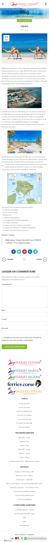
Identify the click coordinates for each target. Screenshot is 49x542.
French (8, 540)
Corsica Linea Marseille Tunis (24, 514)
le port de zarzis (24, 407)
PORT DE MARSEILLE (24, 411)
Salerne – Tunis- (24, 453)
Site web (5, 328)
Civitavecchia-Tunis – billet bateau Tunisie (24, 461)
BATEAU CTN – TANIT (24, 476)
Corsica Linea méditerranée (24, 495)
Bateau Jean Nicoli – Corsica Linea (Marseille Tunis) (24, 483)
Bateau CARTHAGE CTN (24, 472)
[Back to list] (24, 259)
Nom (4, 310)
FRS (24, 518)
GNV (24, 522)
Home (18, 16)
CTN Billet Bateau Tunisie (24, 510)
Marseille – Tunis (24, 437)
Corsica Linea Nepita (24, 499)
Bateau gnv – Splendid (24, 480)
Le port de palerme (24, 419)
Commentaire (7, 284)
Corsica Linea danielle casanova (24, 491)
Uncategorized (27, 16)
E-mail (4, 319)
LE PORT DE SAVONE (24, 423)
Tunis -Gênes (24, 457)
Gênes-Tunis (24, 445)
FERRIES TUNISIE (8, 235)
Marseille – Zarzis (24, 449)
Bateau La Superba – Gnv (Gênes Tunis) (24, 487)
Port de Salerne (24, 427)
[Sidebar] (3, 165)
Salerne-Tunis (24, 441)
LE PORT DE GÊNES (24, 415)
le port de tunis (24, 403)
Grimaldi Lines (24, 525)
